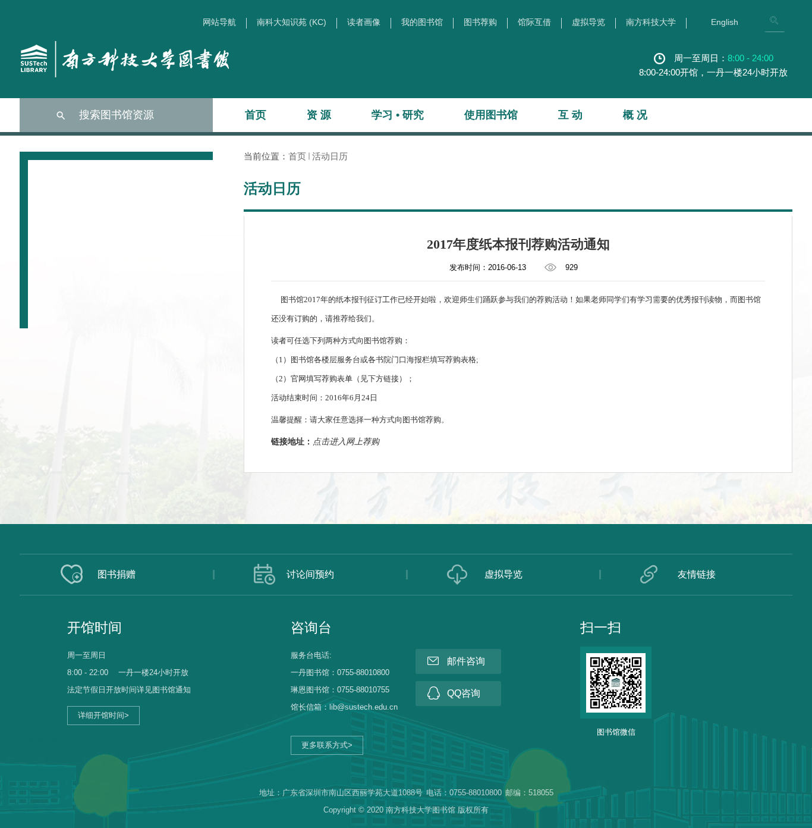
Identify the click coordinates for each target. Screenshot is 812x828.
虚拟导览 (588, 22)
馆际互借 (534, 22)
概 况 (635, 115)
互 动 (570, 115)
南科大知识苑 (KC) (291, 22)
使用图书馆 (491, 115)
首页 (255, 115)
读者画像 (363, 22)
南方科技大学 (651, 22)
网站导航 (219, 22)
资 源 (319, 115)
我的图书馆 (422, 22)
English (724, 22)
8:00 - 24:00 (750, 58)
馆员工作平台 (52, 739)
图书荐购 (480, 22)
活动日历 (330, 156)
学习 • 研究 (398, 115)
